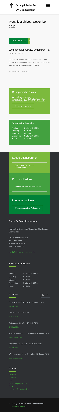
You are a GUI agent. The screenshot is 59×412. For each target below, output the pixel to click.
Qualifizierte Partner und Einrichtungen (24, 166)
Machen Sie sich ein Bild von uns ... (29, 187)
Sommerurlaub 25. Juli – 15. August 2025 (25, 344)
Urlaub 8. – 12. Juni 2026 (19, 313)
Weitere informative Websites (26, 208)
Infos (11, 381)
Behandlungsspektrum (18, 383)
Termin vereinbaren (22, 106)
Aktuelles (12, 378)
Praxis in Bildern (22, 179)
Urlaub (25, 72)
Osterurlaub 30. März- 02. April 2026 (23, 323)
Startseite (13, 375)
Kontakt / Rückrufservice (19, 389)
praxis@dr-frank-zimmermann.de (22, 252)
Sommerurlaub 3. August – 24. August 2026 (26, 302)
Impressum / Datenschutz (19, 406)
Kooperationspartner (24, 157)
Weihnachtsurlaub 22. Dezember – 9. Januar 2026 (29, 333)
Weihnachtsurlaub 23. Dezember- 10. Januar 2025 (29, 354)
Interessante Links (23, 200)
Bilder (11, 386)
